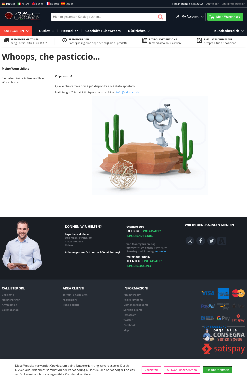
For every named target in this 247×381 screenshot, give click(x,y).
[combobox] (108, 17)
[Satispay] (223, 353)
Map (126, 330)
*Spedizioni (70, 299)
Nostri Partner (11, 299)
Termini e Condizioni (75, 294)
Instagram (130, 315)
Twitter (128, 320)
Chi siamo (8, 294)
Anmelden (212, 3)
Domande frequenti (136, 304)
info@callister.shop (129, 92)
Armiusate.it (9, 304)
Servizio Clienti (133, 310)
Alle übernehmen (217, 370)
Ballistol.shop (10, 310)
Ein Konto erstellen (233, 3)
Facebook (130, 325)
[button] (190, 17)
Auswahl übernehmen (182, 370)
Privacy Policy (132, 294)
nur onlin (160, 251)
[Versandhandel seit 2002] (22, 16)
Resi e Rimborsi (133, 299)
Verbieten (151, 370)
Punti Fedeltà (71, 304)
